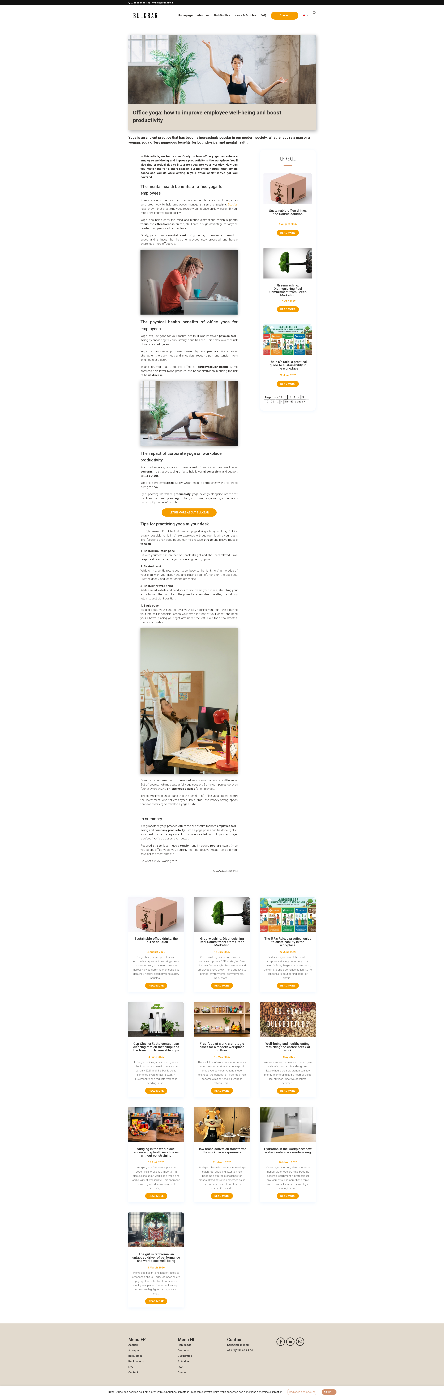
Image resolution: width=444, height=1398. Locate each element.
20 (272, 401)
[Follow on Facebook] (280, 1341)
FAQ (263, 15)
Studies (233, 204)
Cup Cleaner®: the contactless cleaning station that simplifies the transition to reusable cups (156, 1047)
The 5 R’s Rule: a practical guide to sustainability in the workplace (288, 365)
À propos (133, 1350)
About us (203, 15)
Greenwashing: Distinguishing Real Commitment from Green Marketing (287, 290)
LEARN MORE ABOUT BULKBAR (189, 512)
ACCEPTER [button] (329, 1392)
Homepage (185, 15)
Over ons (183, 1350)
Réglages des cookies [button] (302, 1391)
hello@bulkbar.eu (238, 1344)
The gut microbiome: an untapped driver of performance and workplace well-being (156, 1257)
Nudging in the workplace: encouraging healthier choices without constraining (156, 1152)
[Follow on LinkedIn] (290, 1341)
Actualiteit (184, 1361)
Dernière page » (295, 401)
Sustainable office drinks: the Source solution (288, 212)
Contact (133, 1372)
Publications (136, 1361)
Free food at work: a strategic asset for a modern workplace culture (222, 1047)
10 (266, 401)
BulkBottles (222, 15)
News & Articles (245, 15)
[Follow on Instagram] (300, 1341)
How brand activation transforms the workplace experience (222, 1150)
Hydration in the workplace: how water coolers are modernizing (288, 1150)
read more (287, 232)
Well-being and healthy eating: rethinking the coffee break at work (287, 1047)
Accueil (133, 1344)
